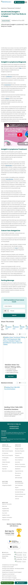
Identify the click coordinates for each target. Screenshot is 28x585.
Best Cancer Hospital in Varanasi (9, 576)
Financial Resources (20, 494)
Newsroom (5, 464)
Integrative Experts (6, 485)
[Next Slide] (25, 334)
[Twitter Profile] (20, 561)
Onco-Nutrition (19, 460)
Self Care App (18, 477)
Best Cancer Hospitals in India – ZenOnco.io (11, 579)
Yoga (16, 248)
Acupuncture (7, 84)
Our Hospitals (5, 448)
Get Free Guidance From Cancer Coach (14, 301)
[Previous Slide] (17, 334)
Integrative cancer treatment (8, 574)
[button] (20, 334)
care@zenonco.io (14, 426)
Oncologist (5, 483)
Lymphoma (9, 76)
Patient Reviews (6, 462)
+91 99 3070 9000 (14, 428)
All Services (18, 446)
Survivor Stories (6, 20)
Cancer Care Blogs (20, 489)
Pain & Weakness (19, 457)
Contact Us (5, 466)
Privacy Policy (5, 556)
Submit (14, 315)
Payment (4, 468)
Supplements (5, 510)
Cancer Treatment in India (7, 570)
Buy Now (10, 376)
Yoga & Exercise (19, 471)
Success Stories (19, 492)
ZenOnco (4, 8)
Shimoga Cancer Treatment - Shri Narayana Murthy (13, 568)
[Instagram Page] (20, 557)
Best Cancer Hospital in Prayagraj (9, 577)
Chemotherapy (9, 179)
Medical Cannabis (7, 504)
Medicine (5, 502)
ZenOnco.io (5, 552)
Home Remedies (19, 483)
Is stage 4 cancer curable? (8, 566)
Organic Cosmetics (7, 517)
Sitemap (4, 558)
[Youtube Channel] (20, 555)
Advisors (4, 460)
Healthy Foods (5, 515)
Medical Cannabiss (20, 464)
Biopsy (7, 98)
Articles (17, 8)
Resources (11, 8)
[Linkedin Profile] (20, 559)
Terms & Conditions (6, 554)
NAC (20, 68)
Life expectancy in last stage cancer (10, 564)
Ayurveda (17, 462)
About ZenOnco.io (6, 446)
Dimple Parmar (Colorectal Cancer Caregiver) (12, 572)
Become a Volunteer (7, 471)
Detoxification (8, 165)
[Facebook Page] (20, 552)
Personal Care (5, 519)
